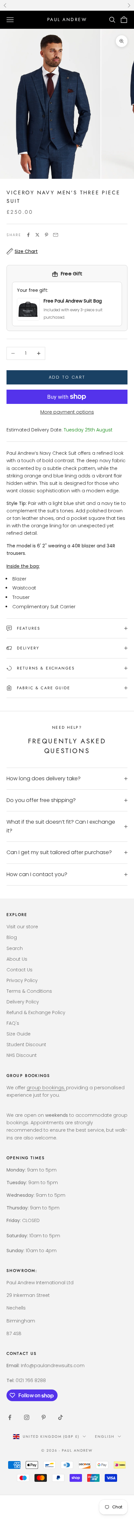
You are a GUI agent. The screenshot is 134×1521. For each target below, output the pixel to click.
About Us (17, 959)
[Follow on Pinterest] (43, 1417)
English (104, 1436)
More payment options (67, 412)
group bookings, (46, 1087)
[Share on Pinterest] (46, 234)
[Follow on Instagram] (26, 1417)
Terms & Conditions (29, 991)
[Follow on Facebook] (10, 1417)
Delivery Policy (23, 1002)
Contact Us (20, 969)
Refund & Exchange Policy (36, 1012)
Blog (12, 937)
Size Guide (19, 1034)
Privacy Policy (22, 980)
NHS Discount (22, 1055)
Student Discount (26, 1044)
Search (15, 948)
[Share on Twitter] (37, 234)
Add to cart (67, 377)
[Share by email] (55, 234)
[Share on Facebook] (28, 234)
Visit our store (22, 926)
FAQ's (13, 1023)
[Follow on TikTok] (60, 1417)
